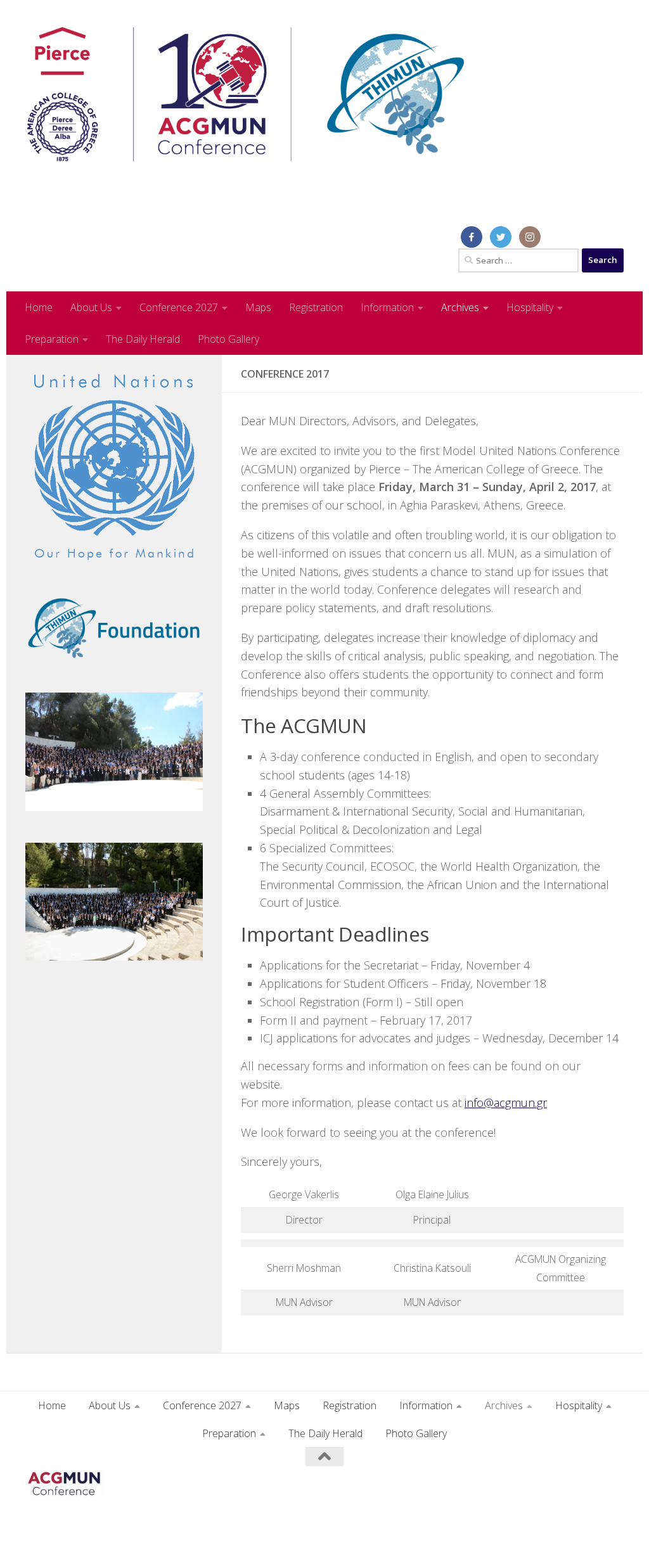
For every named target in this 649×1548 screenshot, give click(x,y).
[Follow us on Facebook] (615, 1481)
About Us (91, 307)
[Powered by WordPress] (77, 1522)
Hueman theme (187, 1521)
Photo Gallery (228, 339)
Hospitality (529, 307)
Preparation (52, 339)
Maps (258, 307)
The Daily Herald (143, 339)
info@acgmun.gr (506, 1102)
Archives (460, 307)
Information (387, 307)
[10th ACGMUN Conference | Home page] (245, 95)
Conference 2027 (178, 307)
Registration (316, 307)
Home (39, 307)
